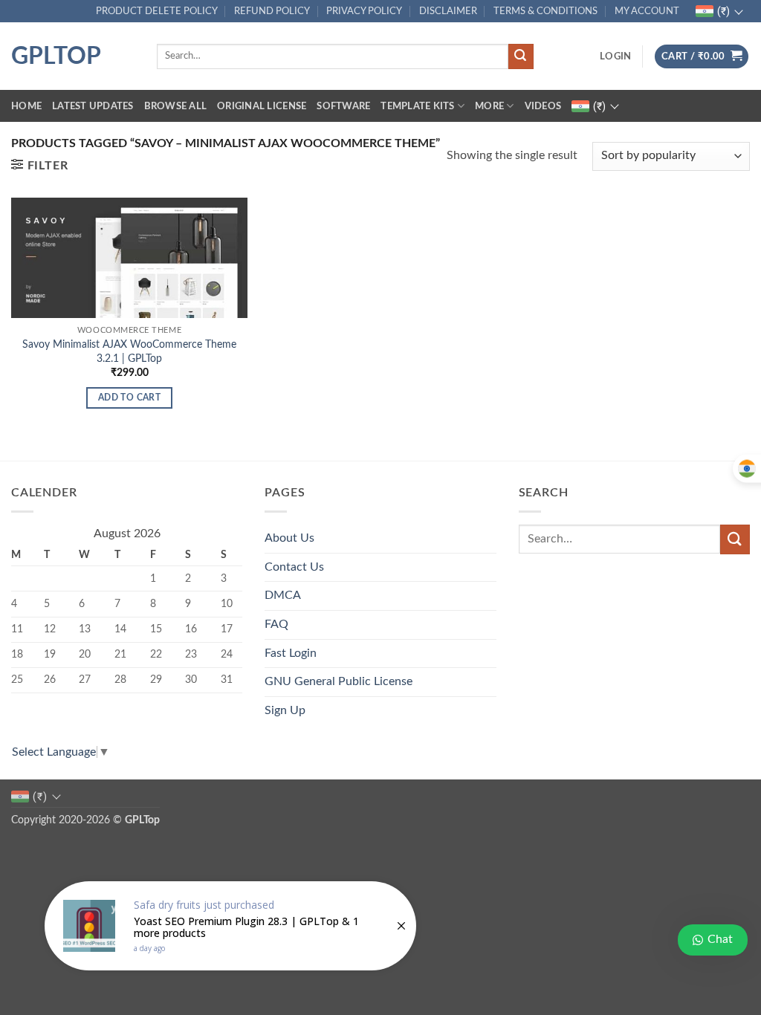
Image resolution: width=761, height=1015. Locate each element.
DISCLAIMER (448, 11)
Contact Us (294, 567)
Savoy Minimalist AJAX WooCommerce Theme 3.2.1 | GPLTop (129, 351)
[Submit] (521, 56)
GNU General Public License (338, 681)
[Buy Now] (230, 925)
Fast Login (291, 653)
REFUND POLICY (272, 11)
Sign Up (285, 710)
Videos (543, 106)
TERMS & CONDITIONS (545, 11)
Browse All (175, 106)
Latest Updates (93, 106)
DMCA (283, 595)
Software (343, 106)
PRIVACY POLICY (364, 11)
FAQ (276, 624)
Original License (261, 106)
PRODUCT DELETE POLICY (157, 11)
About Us (289, 538)
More (489, 106)
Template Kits (417, 106)
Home (26, 106)
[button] (615, 56)
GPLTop (56, 56)
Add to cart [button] (129, 398)
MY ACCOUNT (647, 11)
